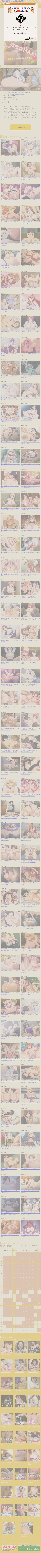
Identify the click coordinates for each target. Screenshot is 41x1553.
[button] (36, 4)
